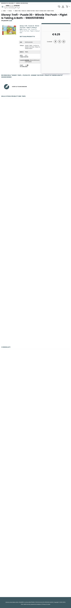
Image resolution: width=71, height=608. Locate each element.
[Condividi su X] (59, 41)
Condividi (49, 41)
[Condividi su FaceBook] (55, 41)
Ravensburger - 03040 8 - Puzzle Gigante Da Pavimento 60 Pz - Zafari (35, 415)
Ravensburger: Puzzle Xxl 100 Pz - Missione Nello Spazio (35, 455)
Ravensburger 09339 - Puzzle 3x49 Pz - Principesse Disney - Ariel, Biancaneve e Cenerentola (35, 577)
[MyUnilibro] (63, 6)
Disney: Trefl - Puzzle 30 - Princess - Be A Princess (35, 285)
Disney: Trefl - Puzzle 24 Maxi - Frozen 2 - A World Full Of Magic (35, 204)
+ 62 (26, 65)
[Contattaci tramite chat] (59, 6)
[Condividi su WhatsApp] (63, 41)
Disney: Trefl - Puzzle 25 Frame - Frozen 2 (35, 326)
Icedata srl (39, 604)
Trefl (26, 52)
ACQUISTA (36, 136)
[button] (68, 6)
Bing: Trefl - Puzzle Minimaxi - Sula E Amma (35, 123)
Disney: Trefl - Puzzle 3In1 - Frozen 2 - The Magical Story (35, 164)
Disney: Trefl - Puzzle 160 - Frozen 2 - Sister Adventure (35, 245)
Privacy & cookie (46, 604)
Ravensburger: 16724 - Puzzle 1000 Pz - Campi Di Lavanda (35, 496)
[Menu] (2, 7)
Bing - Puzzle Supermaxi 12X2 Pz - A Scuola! (35, 536)
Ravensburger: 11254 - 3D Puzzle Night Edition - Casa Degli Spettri (35, 374)
